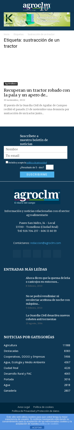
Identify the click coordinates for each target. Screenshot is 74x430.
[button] (6, 7)
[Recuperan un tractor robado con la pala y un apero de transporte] (37, 69)
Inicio (6, 34)
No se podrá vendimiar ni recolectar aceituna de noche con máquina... (48, 299)
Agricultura (11, 83)
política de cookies (48, 423)
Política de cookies (43, 407)
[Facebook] (17, 254)
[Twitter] (47, 254)
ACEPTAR (37, 427)
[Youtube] (57, 254)
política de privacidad (37, 162)
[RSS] (37, 254)
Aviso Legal (24, 407)
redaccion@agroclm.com (45, 243)
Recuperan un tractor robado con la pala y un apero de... (37, 93)
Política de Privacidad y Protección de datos (35, 411)
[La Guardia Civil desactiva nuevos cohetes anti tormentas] (13, 320)
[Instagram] (27, 253)
